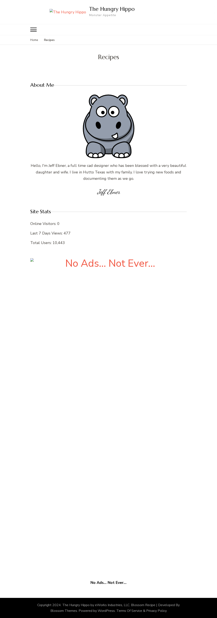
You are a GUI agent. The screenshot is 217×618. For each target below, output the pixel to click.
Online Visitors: (43, 223)
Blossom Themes (63, 610)
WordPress (106, 610)
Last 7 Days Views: (47, 233)
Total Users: (41, 242)
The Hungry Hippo (112, 9)
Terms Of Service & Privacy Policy (141, 610)
